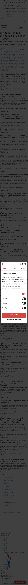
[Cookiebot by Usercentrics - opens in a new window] (20, 264)
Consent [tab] (5, 268)
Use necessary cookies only (14, 319)
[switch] (24, 298)
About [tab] (23, 268)
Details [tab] (14, 268)
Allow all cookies (14, 314)
